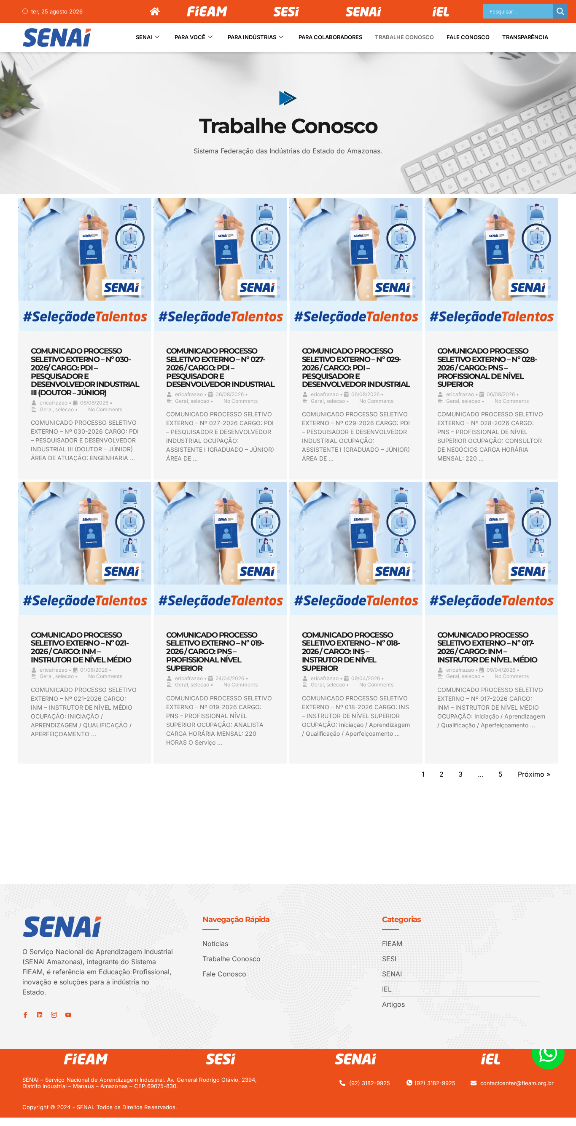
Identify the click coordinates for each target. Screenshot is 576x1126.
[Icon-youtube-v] (68, 1015)
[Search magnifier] (560, 11)
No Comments (105, 409)
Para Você (190, 37)
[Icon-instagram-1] (54, 1015)
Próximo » (534, 774)
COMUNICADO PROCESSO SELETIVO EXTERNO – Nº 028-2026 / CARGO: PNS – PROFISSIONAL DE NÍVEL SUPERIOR (487, 367)
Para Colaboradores (330, 37)
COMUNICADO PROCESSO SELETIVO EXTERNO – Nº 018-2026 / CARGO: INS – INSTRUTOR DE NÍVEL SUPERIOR (351, 651)
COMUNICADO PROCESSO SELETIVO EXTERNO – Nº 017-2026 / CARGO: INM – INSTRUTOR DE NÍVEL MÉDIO (487, 647)
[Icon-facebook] (25, 1015)
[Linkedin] (40, 1015)
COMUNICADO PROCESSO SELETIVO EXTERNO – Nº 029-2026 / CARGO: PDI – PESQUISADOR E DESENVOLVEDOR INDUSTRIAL (356, 367)
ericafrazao (53, 402)
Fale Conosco (468, 37)
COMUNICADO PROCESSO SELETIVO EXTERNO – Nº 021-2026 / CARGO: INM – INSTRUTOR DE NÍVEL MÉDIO (81, 647)
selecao (64, 409)
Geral (46, 409)
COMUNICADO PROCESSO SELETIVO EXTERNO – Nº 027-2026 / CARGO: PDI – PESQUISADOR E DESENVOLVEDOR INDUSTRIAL (220, 367)
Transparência (525, 37)
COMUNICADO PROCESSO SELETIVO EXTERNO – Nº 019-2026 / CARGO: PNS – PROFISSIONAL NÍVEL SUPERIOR (215, 651)
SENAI (144, 37)
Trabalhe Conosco (404, 37)
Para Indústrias (252, 37)
